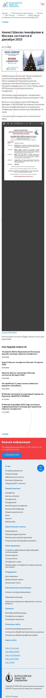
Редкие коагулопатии (14, 512)
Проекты (9, 608)
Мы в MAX (10, 662)
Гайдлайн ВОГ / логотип (15, 483)
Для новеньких (11, 576)
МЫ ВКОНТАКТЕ (12, 652)
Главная (5, 13)
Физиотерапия (11, 555)
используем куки (12, 447)
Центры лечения (12, 496)
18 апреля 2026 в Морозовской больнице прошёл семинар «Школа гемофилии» (21, 353)
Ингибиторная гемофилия (16, 506)
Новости (21, 15)
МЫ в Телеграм (12, 648)
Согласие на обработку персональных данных (24, 632)
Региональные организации (22, 13)
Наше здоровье (12, 546)
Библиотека (10, 522)
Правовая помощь (14, 597)
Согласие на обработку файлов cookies (21, 635)
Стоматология (11, 558)
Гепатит (8, 518)
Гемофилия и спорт (13, 562)
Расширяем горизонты (14, 619)
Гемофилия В (10, 502)
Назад (5, 22)
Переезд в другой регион (15, 534)
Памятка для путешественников (18, 537)
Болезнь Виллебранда (14, 509)
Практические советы (15, 527)
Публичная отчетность (14, 477)
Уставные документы (14, 471)
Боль (7, 515)
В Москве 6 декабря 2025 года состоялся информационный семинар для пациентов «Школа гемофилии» (21, 406)
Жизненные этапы (13, 583)
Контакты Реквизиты (14, 480)
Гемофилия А (10, 499)
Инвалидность (11, 531)
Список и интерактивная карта (18, 592)
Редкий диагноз (12, 488)
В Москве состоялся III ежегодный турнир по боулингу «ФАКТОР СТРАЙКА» (22, 395)
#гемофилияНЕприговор (15, 613)
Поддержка (11, 572)
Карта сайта (11, 640)
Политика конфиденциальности (18, 629)
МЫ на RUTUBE (12, 659)
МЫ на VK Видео (12, 655)
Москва (40, 13)
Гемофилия (10, 493)
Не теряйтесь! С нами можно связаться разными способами (20, 384)
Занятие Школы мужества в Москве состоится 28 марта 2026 (18, 374)
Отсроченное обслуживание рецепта (20, 541)
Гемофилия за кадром (14, 616)
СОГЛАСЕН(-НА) (12, 455)
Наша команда (11, 474)
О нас (7, 466)
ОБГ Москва (10, 15)
